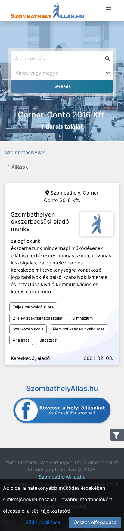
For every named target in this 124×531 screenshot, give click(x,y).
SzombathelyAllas (25, 152)
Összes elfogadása (94, 522)
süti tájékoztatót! (50, 511)
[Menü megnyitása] (108, 9)
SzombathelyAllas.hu (62, 477)
